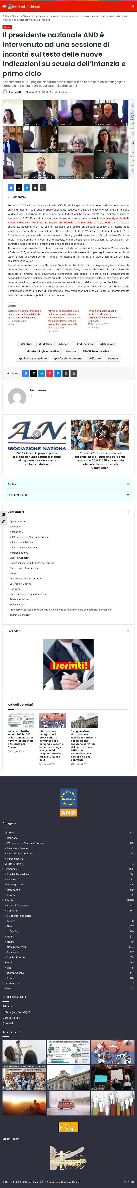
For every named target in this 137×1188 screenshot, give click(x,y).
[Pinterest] (49, 373)
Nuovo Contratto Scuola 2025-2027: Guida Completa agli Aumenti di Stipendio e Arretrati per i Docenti (20, 739)
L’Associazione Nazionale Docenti (30, 537)
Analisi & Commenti (17, 905)
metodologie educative (44, 351)
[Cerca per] (132, 7)
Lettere (11, 921)
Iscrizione (17, 531)
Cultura (27, 344)
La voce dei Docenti (20, 583)
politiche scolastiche (33, 358)
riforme (96, 358)
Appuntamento (18, 521)
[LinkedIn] (27, 187)
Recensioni (13, 952)
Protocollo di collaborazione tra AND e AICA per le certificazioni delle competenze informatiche (60, 609)
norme (71, 351)
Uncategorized (12, 983)
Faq (9, 967)
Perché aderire (20, 552)
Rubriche (17, 16)
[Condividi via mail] (35, 187)
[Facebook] (11, 187)
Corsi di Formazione (18, 874)
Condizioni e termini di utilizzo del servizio (32, 563)
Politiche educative (96, 351)
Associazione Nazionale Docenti (63, 1182)
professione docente (69, 358)
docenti (65, 344)
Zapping (14, 931)
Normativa (13, 936)
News (27, 16)
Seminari (11, 879)
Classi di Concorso (20, 557)
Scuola (113, 358)
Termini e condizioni (20, 615)
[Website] (32, 396)
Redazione (14, 92)
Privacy (11, 895)
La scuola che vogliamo (25, 547)
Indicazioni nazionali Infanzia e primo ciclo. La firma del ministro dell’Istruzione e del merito (25, 314)
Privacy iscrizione (19, 599)
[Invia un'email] (20, 92)
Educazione (86, 344)
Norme (11, 941)
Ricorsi (10, 978)
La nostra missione (22, 542)
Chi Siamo (15, 526)
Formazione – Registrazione (24, 568)
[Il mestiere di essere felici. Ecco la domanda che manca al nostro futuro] (24, 1103)
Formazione (11, 869)
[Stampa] (43, 187)
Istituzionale (13, 889)
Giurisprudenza (15, 972)
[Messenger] (57, 373)
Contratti (12, 910)
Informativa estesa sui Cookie (26, 578)
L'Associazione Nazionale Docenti (25, 843)
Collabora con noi (14, 863)
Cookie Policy (11, 1017)
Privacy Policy (17, 604)
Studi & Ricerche (16, 957)
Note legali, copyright (16, 1012)
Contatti (8, 1023)
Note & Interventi (16, 946)
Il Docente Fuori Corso (19, 915)
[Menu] (4, 7)
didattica (46, 344)
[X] (19, 187)
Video (8, 988)
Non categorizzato (14, 884)
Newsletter (15, 589)
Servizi (8, 962)
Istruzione (108, 344)
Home (8, 16)
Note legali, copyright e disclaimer (28, 594)
